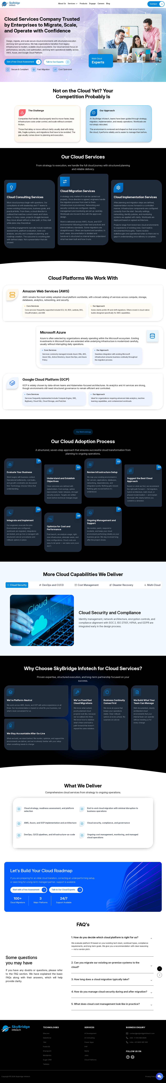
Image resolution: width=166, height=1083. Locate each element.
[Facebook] (132, 1057)
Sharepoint (47, 1051)
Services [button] (72, 3)
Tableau (46, 1064)
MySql (86, 1051)
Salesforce (47, 1038)
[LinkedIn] (128, 1057)
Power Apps (89, 1042)
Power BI (46, 1047)
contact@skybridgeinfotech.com (141, 1033)
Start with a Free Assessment (26, 889)
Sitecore (46, 1033)
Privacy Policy (150, 1076)
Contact (153, 4)
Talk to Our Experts (54, 62)
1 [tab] (159, 969)
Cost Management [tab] (88, 585)
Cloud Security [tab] (18, 585)
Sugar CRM (47, 1060)
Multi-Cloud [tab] (153, 585)
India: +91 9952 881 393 (138, 1042)
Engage (92, 3)
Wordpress (47, 1055)
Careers (101, 3)
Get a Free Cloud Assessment (20, 62)
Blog (108, 3)
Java (86, 1055)
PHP (85, 1047)
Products (83, 3)
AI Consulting (89, 1038)
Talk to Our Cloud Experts (63, 889)
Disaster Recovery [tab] (123, 585)
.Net (44, 1042)
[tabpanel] (112, 970)
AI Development (90, 1033)
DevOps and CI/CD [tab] (53, 585)
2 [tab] (159, 975)
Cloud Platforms (90, 1060)
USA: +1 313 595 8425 (137, 1038)
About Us (62, 3)
